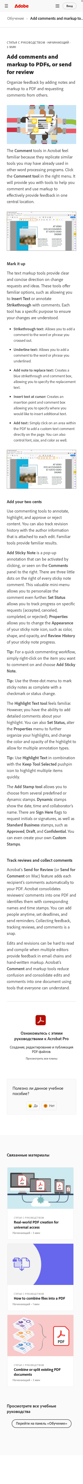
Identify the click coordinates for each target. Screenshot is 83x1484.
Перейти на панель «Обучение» (41, 1423)
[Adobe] (21, 6)
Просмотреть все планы (41, 1058)
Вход (69, 6)
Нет (52, 1105)
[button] (57, 6)
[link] (15, 19)
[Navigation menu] (6, 6)
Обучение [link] (15, 18)
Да (36, 1105)
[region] (40, 1203)
